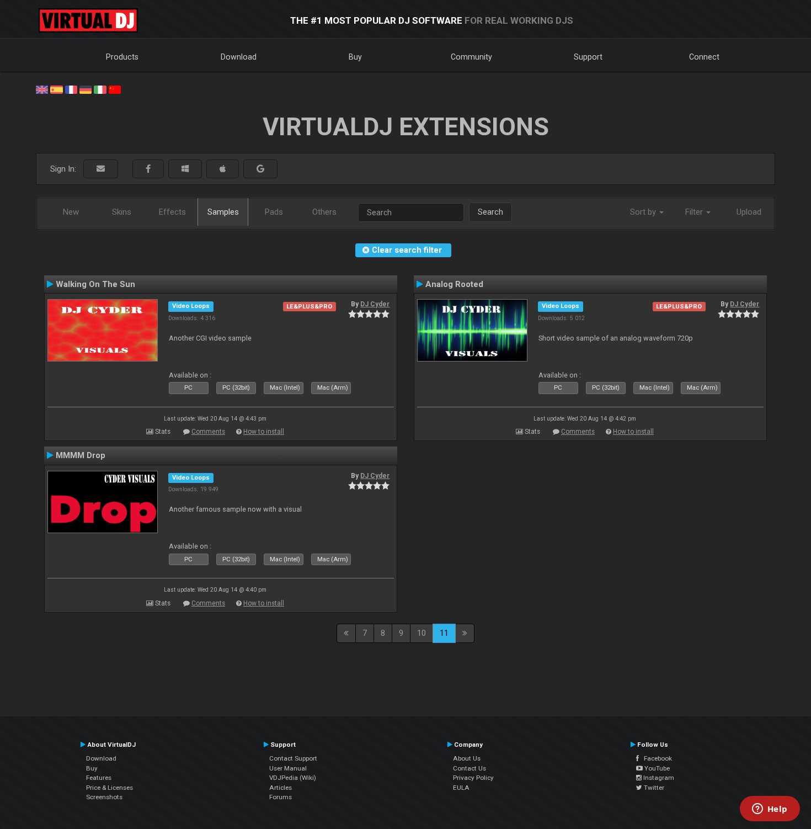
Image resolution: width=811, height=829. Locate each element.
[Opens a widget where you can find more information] (769, 809)
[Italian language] (100, 89)
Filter (695, 212)
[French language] (71, 89)
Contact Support (293, 758)
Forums (280, 797)
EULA (461, 787)
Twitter (653, 787)
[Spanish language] (56, 89)
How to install (263, 431)
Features (98, 778)
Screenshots (104, 797)
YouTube (656, 768)
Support (588, 56)
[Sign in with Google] (260, 169)
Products (122, 56)
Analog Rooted (454, 284)
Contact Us (469, 768)
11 (444, 633)
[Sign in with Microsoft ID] (185, 169)
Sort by (644, 212)
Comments (208, 431)
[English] (42, 89)
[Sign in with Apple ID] (222, 169)
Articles (280, 787)
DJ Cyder (375, 304)
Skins (121, 212)
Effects (172, 212)
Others (324, 212)
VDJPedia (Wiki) (292, 778)
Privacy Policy (473, 778)
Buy (355, 56)
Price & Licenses (109, 787)
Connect (704, 56)
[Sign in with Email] (100, 169)
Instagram (658, 778)
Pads (274, 212)
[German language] (85, 89)
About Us (467, 758)
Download (239, 56)
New (71, 212)
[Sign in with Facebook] (148, 169)
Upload (749, 212)
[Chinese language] (115, 89)
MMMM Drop (80, 455)
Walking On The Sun (95, 284)
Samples (223, 212)
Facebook (655, 758)
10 (421, 633)
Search (490, 212)
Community (471, 56)
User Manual (288, 768)
